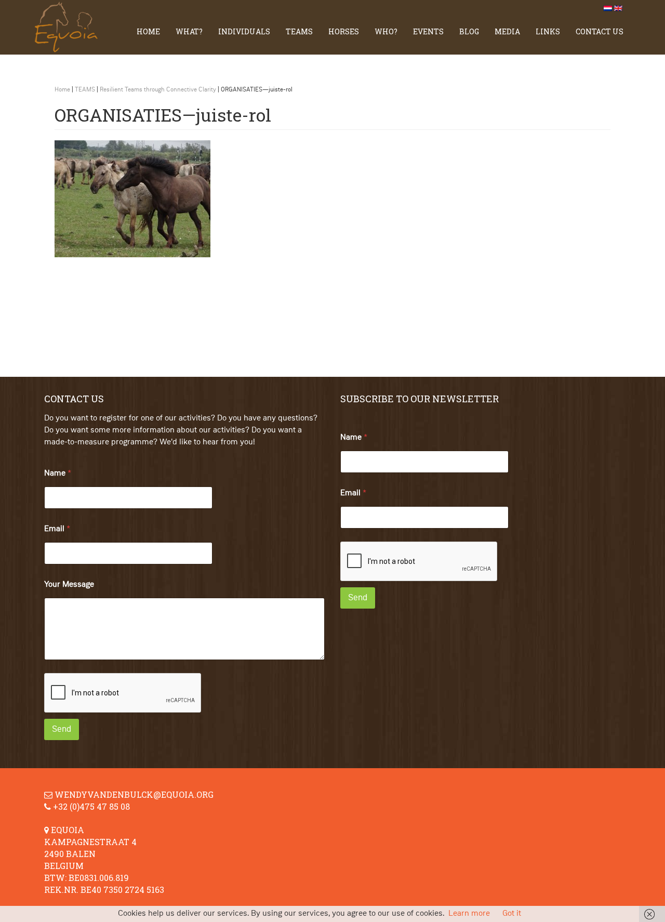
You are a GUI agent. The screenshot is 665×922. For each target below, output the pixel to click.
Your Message (69, 585)
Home (148, 31)
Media (507, 31)
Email (57, 529)
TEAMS (299, 31)
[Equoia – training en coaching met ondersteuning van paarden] (70, 27)
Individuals (244, 31)
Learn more (469, 914)
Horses (343, 31)
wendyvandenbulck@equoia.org (134, 794)
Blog (469, 31)
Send (61, 729)
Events (428, 31)
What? (189, 31)
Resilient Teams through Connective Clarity (158, 90)
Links (548, 31)
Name (57, 473)
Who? (386, 31)
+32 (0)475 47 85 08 (91, 806)
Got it (511, 914)
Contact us (599, 31)
